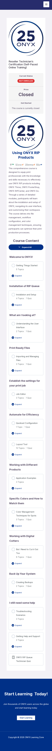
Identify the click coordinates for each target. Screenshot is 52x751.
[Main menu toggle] (46, 4)
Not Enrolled (26, 81)
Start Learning (26, 718)
